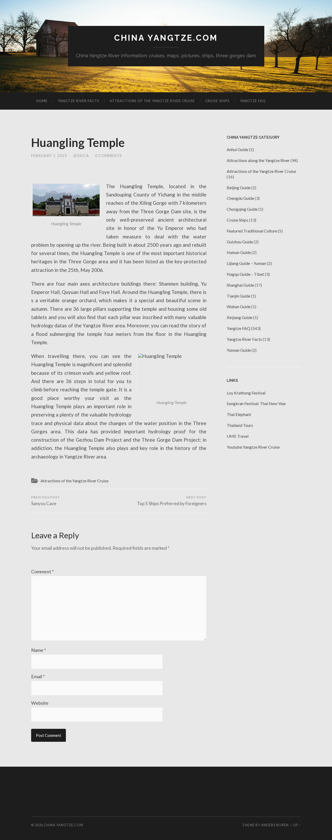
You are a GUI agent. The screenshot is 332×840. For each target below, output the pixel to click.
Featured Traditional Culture (252, 230)
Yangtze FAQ (253, 101)
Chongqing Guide (242, 209)
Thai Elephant (239, 414)
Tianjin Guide (238, 295)
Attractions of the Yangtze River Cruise (152, 101)
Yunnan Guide (239, 350)
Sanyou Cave (45, 500)
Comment (42, 571)
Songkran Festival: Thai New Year (256, 403)
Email (38, 676)
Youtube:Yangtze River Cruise (253, 446)
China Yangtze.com (166, 38)
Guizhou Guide (240, 241)
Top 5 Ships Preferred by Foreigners (171, 500)
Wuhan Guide (239, 306)
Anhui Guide (237, 149)
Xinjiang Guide (239, 317)
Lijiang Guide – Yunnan (246, 263)
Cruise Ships (217, 101)
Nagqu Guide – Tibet (245, 274)
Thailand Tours (240, 425)
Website (40, 703)
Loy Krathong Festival (246, 392)
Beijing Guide (239, 187)
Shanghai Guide (240, 285)
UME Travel (237, 436)
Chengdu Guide (240, 198)
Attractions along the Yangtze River (258, 160)
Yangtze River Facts (78, 101)
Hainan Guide (239, 252)
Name (38, 650)
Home (41, 101)
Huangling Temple (78, 143)
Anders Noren (275, 825)
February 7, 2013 (49, 155)
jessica (81, 155)
